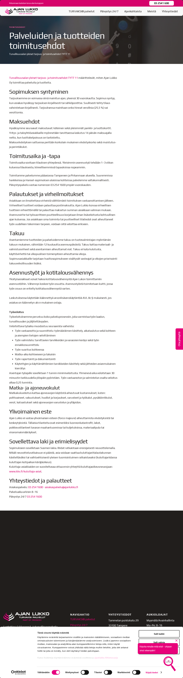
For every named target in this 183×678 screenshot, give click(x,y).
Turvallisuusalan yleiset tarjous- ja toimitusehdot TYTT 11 (43, 77)
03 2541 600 (161, 3)
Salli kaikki (159, 634)
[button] (179, 339)
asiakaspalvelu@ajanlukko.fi (61, 487)
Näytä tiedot (152, 672)
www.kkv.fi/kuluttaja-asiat (25, 471)
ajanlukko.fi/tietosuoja (106, 658)
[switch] (85, 672)
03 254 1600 (35, 487)
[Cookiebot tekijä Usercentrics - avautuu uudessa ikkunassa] (18, 672)
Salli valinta (159, 642)
